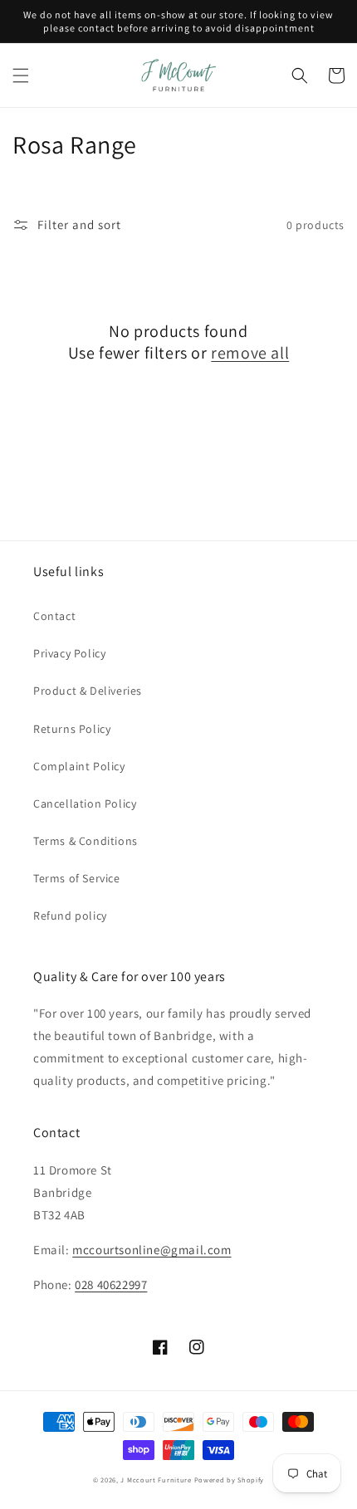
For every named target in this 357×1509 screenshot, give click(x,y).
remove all (250, 353)
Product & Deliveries (87, 690)
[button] (20, 75)
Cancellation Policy (84, 803)
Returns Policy (71, 728)
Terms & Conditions (85, 840)
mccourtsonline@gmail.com (151, 1250)
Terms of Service (76, 878)
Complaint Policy (79, 766)
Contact (54, 615)
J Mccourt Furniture (155, 1479)
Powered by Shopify (229, 1479)
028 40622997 (111, 1284)
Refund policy (70, 915)
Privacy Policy (69, 653)
